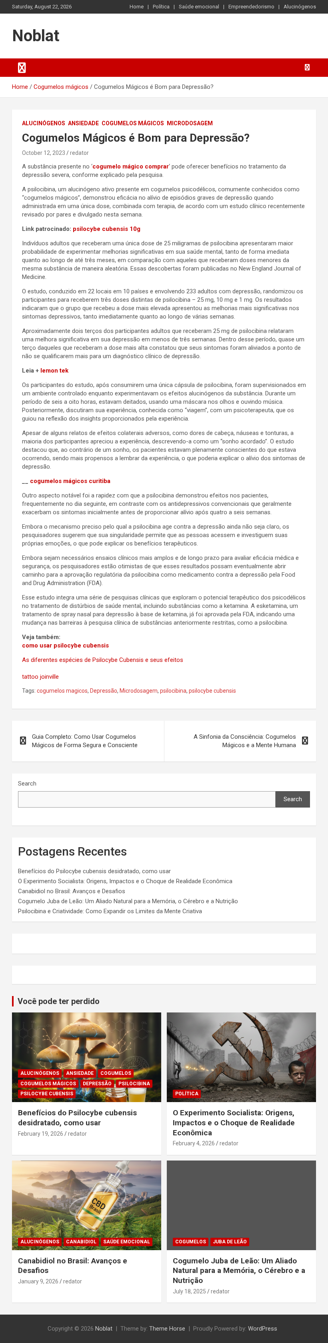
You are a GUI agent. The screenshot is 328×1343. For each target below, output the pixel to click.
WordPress (262, 1328)
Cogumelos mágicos (133, 123)
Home (137, 7)
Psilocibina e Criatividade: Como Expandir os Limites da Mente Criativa (110, 911)
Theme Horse (167, 1328)
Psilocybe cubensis (46, 1093)
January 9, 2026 (38, 1281)
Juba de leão (230, 1242)
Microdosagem (190, 123)
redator (79, 153)
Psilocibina (134, 1083)
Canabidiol (81, 1242)
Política (161, 7)
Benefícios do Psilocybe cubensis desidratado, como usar (94, 871)
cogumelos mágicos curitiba (70, 481)
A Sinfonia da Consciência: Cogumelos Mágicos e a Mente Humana (245, 741)
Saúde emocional (199, 7)
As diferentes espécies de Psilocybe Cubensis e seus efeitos (102, 659)
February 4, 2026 (194, 1143)
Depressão (103, 691)
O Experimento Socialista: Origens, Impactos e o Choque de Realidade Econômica (125, 881)
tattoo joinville (40, 676)
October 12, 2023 (43, 153)
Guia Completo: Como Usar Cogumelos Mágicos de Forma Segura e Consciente (85, 741)
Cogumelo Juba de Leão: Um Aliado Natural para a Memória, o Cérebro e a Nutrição (128, 901)
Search (27, 783)
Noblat (35, 35)
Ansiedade (83, 123)
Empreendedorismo (251, 7)
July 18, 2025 (189, 1291)
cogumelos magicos (62, 691)
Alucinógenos (300, 7)
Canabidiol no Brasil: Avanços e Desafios (71, 891)
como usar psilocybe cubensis (65, 645)
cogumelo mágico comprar (130, 166)
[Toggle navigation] (22, 67)
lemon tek (54, 370)
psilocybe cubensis (212, 691)
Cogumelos (115, 1073)
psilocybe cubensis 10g (106, 229)
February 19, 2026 (40, 1134)
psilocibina (173, 691)
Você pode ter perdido (59, 1001)
